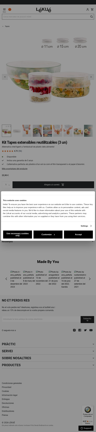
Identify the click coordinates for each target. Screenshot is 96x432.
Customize (47, 234)
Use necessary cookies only (17, 234)
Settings (84, 226)
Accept (78, 234)
